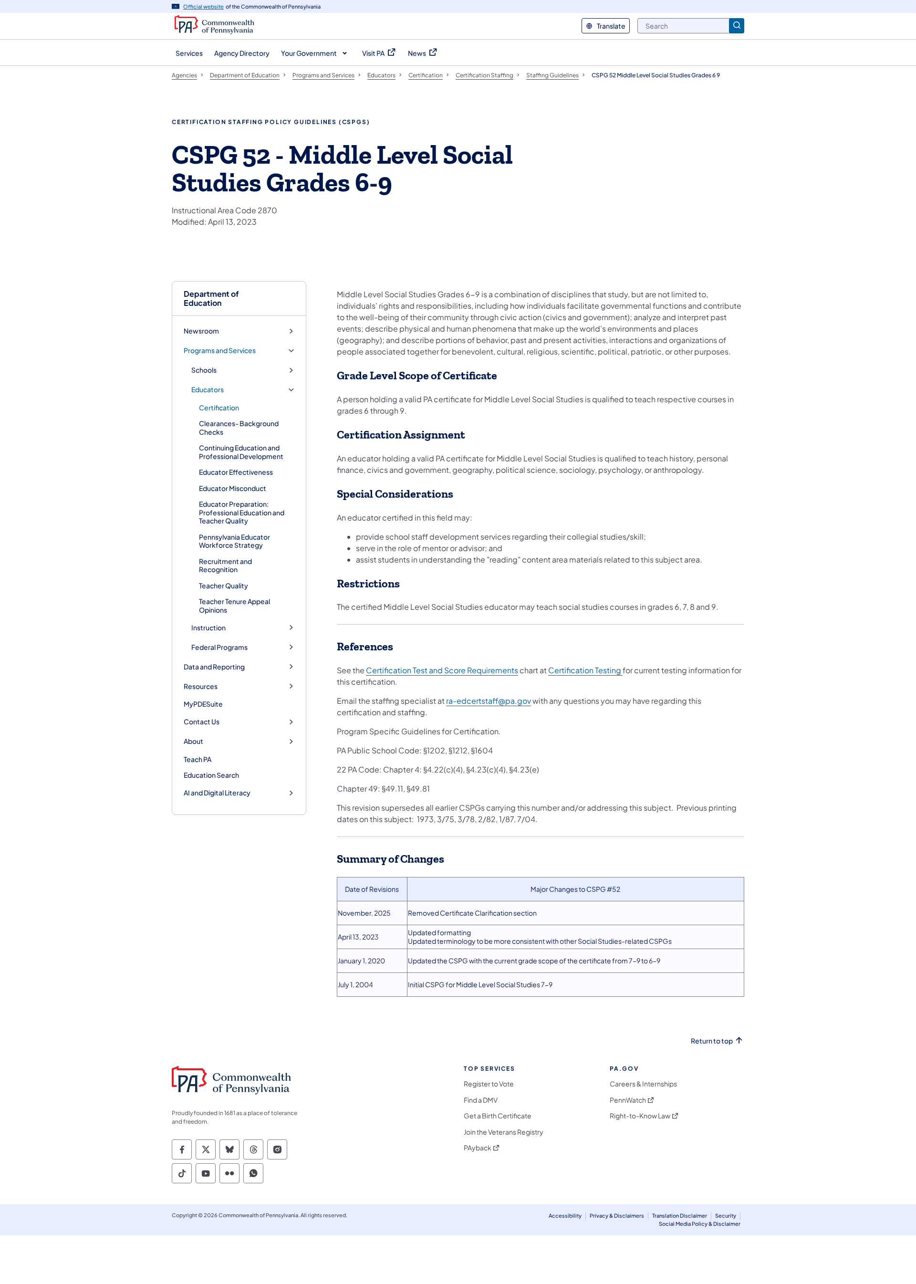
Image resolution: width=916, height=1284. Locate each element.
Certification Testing (585, 670)
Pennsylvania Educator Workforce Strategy (234, 541)
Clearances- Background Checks (239, 427)
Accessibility (565, 1215)
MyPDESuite (203, 703)
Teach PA (197, 759)
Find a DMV (481, 1100)
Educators (207, 390)
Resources (201, 686)
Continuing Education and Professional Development (241, 451)
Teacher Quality (223, 585)
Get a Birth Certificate (497, 1116)
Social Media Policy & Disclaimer (699, 1224)
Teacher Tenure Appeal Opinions (234, 605)
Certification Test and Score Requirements (442, 670)
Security (725, 1215)
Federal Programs (219, 647)
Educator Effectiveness (236, 472)
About (193, 741)
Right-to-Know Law (640, 1116)
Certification (219, 407)
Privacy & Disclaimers (617, 1215)
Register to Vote (489, 1084)
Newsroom (201, 331)
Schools (204, 370)
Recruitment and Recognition (225, 565)
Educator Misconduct (232, 488)
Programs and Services (220, 350)
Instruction (208, 628)
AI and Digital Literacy (217, 793)
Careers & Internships (643, 1084)
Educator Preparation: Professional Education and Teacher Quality (241, 512)
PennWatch (628, 1100)
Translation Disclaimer (679, 1215)
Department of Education (211, 298)
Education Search (211, 775)
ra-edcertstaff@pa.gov (488, 701)
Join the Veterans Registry (503, 1132)
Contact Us (201, 722)
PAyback (477, 1148)
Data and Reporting (214, 667)
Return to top (712, 1041)
